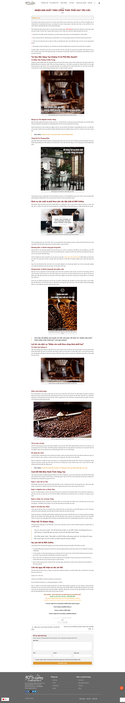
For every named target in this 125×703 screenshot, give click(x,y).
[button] (95, 3)
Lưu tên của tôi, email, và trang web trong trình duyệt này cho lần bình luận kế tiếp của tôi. (58, 659)
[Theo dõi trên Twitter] (33, 691)
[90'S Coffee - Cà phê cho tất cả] (31, 3)
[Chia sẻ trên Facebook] (58, 622)
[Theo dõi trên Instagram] (28, 691)
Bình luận (36, 640)
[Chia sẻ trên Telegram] (66, 622)
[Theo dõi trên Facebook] (26, 691)
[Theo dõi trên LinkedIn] (35, 691)
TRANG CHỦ (44, 3)
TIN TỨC (71, 3)
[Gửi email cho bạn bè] (64, 622)
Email (55, 653)
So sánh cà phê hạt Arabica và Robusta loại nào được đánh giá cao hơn (64, 468)
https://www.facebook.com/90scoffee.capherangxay (65, 603)
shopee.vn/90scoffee (65, 610)
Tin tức (62, 8)
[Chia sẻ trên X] (61, 622)
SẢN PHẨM (63, 3)
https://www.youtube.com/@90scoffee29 (65, 613)
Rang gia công (81, 3)
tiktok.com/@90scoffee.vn (64, 607)
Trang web (76, 653)
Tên (34, 653)
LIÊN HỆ (89, 3)
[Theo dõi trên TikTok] (31, 691)
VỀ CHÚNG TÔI (54, 3)
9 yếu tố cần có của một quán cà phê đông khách (57, 134)
